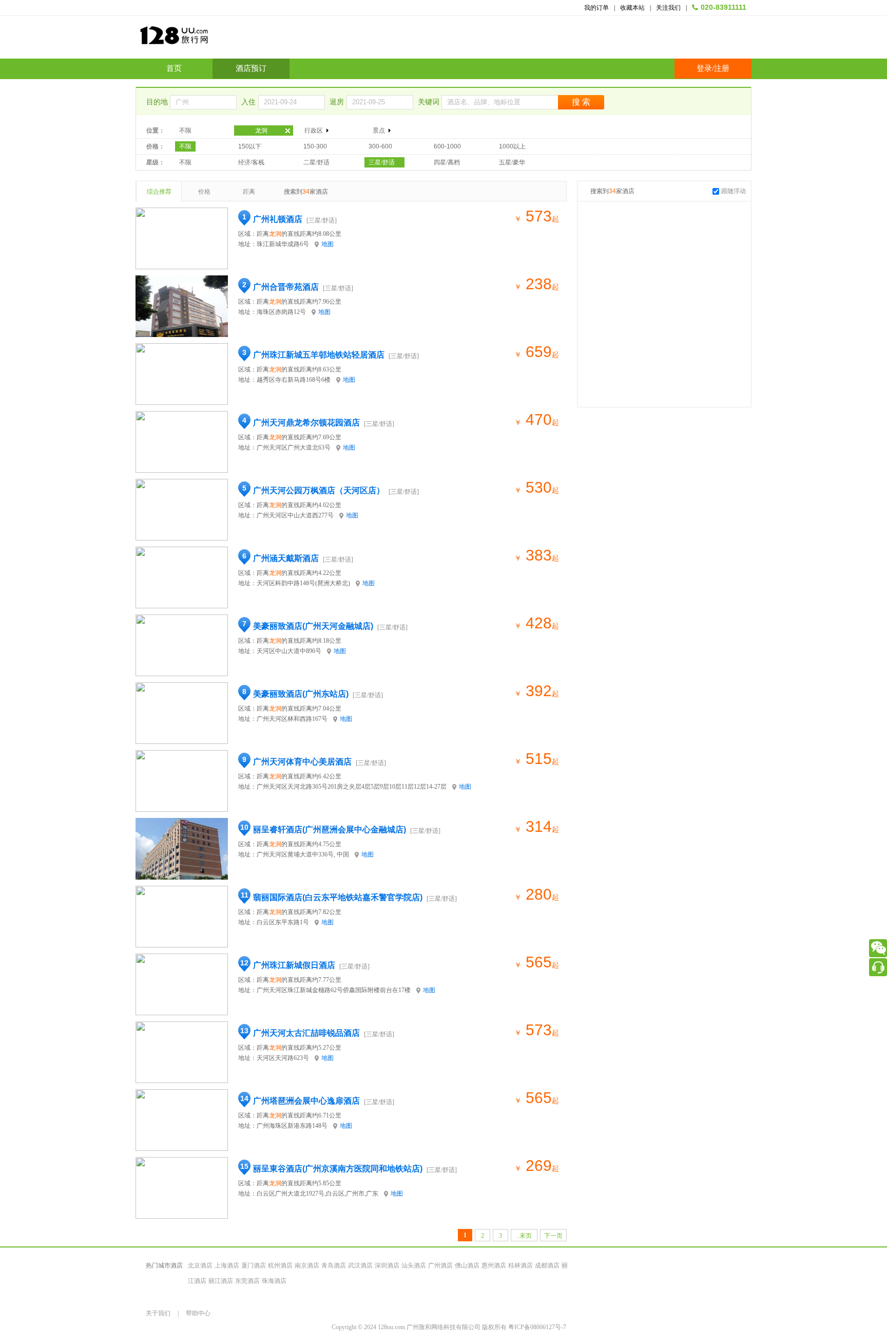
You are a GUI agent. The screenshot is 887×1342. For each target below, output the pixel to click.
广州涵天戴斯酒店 (286, 558)
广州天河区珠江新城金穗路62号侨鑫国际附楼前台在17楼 (334, 990)
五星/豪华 (512, 162)
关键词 (429, 102)
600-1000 (447, 146)
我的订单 (596, 7)
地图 (327, 244)
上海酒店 (227, 1265)
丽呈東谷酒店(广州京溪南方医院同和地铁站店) (337, 1168)
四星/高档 (447, 162)
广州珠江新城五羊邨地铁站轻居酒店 (318, 354)
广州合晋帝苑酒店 (286, 287)
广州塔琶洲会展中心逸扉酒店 (306, 1100)
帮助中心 (198, 1313)
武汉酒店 (360, 1265)
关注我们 (668, 7)
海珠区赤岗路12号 (281, 311)
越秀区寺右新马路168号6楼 (294, 379)
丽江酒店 (220, 1280)
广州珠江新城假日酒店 (294, 965)
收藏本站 (632, 7)
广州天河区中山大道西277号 (295, 515)
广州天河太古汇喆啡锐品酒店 (306, 1033)
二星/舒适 (316, 162)
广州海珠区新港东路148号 (292, 1125)
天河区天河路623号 (283, 1057)
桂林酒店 (520, 1265)
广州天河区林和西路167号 (292, 718)
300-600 (380, 146)
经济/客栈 (251, 162)
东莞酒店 (247, 1280)
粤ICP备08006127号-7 (537, 1327)
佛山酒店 (467, 1265)
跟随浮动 (733, 191)
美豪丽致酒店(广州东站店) (301, 693)
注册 (721, 68)
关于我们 (158, 1313)
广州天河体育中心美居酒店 (302, 761)
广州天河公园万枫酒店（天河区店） (318, 490)
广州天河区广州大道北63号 (294, 447)
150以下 (249, 146)
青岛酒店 (333, 1265)
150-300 (315, 146)
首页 (174, 68)
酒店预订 (251, 68)
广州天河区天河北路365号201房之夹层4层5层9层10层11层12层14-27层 (352, 786)
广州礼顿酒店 (277, 219)
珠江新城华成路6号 (283, 244)
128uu (200, 39)
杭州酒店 (280, 1265)
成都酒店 (547, 1265)
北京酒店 (200, 1265)
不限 (185, 130)
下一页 (553, 1235)
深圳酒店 (387, 1265)
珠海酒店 (274, 1280)
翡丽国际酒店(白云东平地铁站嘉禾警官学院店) (337, 897)
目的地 (158, 102)
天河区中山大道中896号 (289, 651)
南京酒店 (307, 1265)
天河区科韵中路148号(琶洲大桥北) (303, 583)
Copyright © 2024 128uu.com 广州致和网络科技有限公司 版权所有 (420, 1327)
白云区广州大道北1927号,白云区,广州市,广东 (317, 1193)
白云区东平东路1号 (283, 922)
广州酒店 (440, 1265)
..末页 (524, 1235)
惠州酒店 (493, 1265)
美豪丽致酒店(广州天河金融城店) (313, 626)
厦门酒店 (253, 1265)
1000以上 (512, 146)
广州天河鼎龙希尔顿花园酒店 (306, 422)
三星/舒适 (382, 162)
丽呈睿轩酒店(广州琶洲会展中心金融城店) (329, 829)
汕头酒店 (413, 1265)
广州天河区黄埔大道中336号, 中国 (303, 854)
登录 (704, 68)
